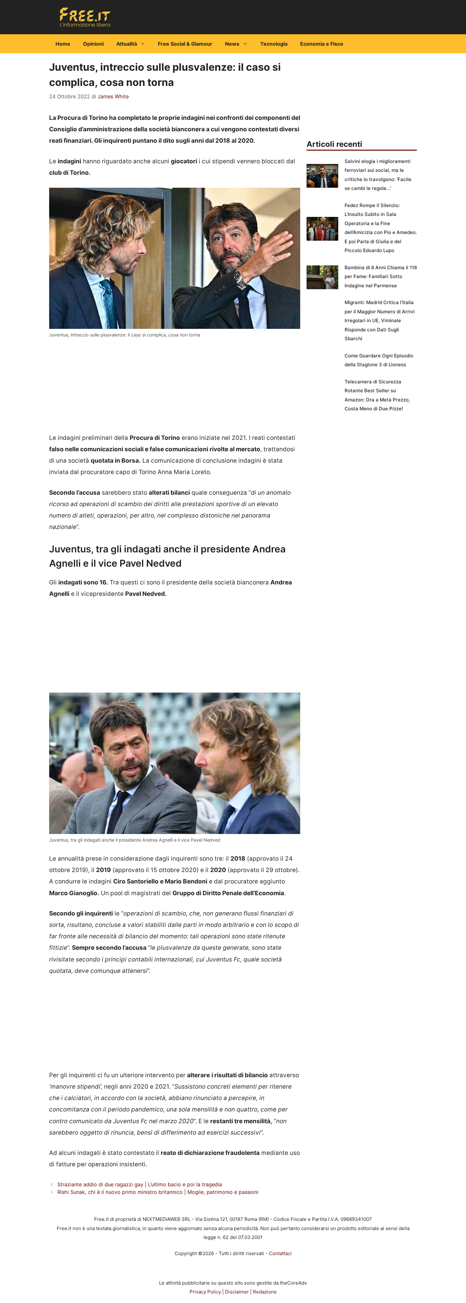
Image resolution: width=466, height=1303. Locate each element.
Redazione (265, 1292)
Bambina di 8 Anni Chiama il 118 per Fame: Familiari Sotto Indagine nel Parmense (381, 276)
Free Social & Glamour (185, 44)
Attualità (126, 44)
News (232, 44)
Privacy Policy (205, 1292)
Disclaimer (237, 1292)
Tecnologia (274, 44)
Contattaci (280, 1253)
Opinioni (93, 44)
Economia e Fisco (321, 44)
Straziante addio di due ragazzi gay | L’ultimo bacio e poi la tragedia (139, 1184)
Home (62, 44)
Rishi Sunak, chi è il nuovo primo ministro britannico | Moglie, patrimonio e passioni (157, 1192)
